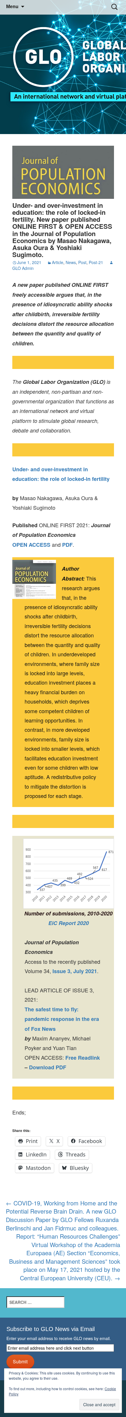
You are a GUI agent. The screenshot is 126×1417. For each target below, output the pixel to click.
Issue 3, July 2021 (74, 971)
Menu (12, 6)
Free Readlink (82, 1057)
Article (57, 262)
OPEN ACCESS (31, 544)
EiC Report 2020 (68, 923)
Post (82, 262)
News (71, 262)
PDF (67, 544)
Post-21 (96, 262)
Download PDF (47, 1067)
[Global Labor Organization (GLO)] (63, 67)
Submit (20, 1361)
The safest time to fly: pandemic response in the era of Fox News (62, 1019)
